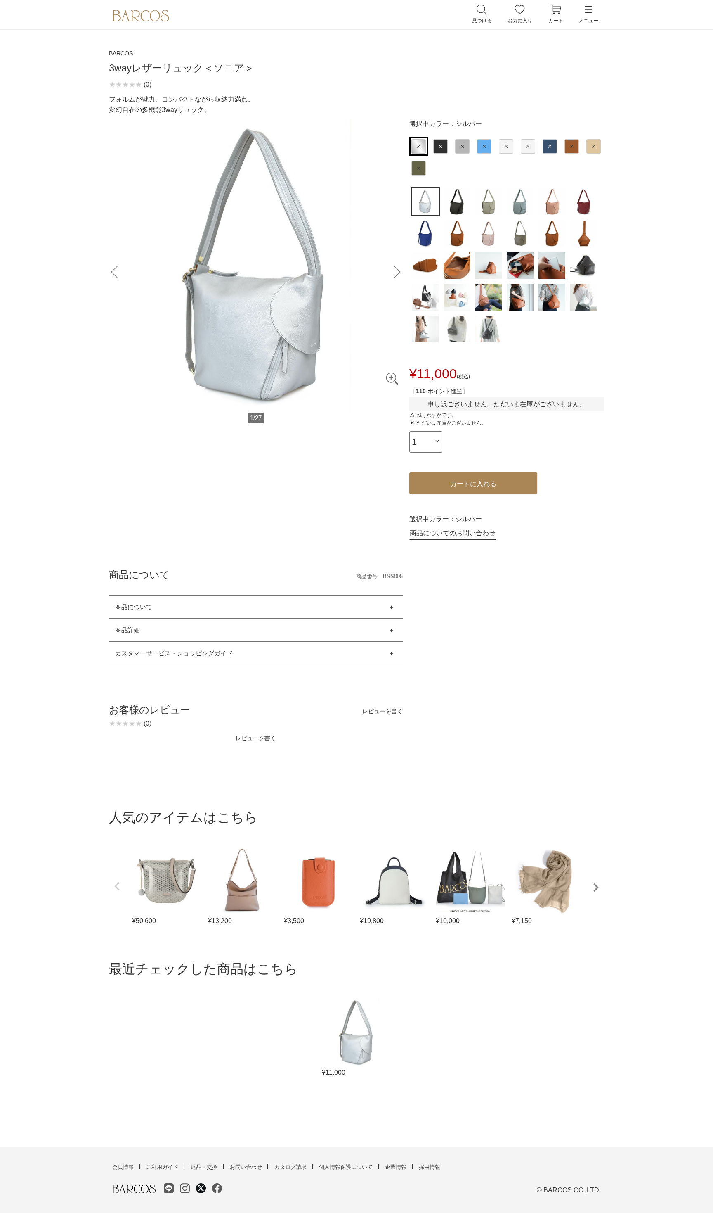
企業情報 (395, 1167)
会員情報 (123, 1167)
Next (596, 887)
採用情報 (429, 1167)
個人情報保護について (346, 1167)
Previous (117, 886)
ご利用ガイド (162, 1167)
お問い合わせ (246, 1167)
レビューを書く (382, 711)
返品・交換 (204, 1167)
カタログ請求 (290, 1167)
